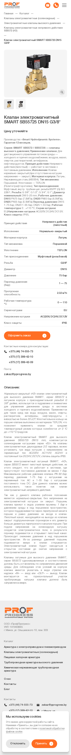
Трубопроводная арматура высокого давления (33, 662)
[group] (35, 73)
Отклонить (17, 743)
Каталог (24, 14)
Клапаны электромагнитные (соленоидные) (29, 18)
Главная (8, 14)
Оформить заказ (19, 335)
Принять (41, 743)
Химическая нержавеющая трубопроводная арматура (31, 669)
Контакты (10, 684)
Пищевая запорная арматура (22, 657)
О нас (7, 679)
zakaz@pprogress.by (17, 374)
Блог (7, 689)
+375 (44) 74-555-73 (21, 351)
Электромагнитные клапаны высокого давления (32, 23)
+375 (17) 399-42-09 (21, 362)
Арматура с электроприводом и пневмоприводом (35, 647)
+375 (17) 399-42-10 (21, 357)
